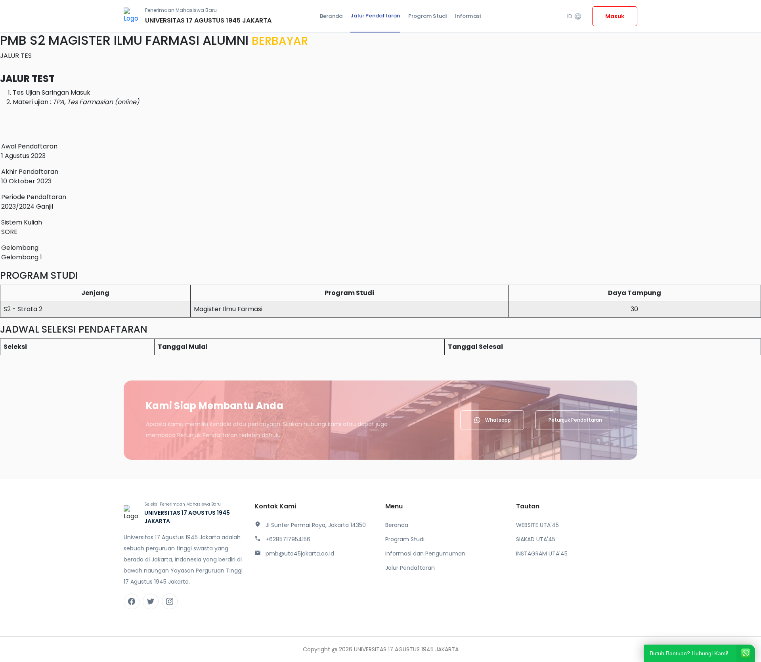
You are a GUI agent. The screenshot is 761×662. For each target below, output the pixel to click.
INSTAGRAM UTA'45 (542, 553)
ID (574, 16)
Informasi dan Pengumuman (425, 553)
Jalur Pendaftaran (375, 15)
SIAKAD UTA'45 (535, 539)
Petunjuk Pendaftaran (575, 420)
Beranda (331, 16)
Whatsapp (498, 420)
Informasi (468, 16)
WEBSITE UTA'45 (537, 525)
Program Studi (427, 16)
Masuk (614, 16)
